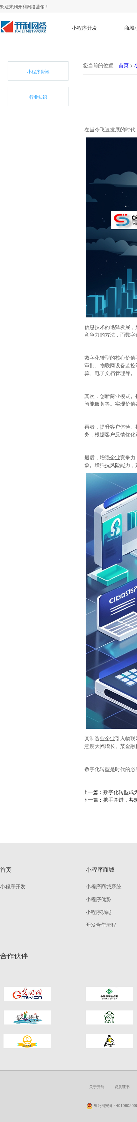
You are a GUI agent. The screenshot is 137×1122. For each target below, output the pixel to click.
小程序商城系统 (103, 886)
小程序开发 (84, 27)
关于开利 (97, 1086)
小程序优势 (98, 899)
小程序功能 (98, 912)
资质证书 (122, 1086)
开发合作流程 (101, 924)
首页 (124, 65)
